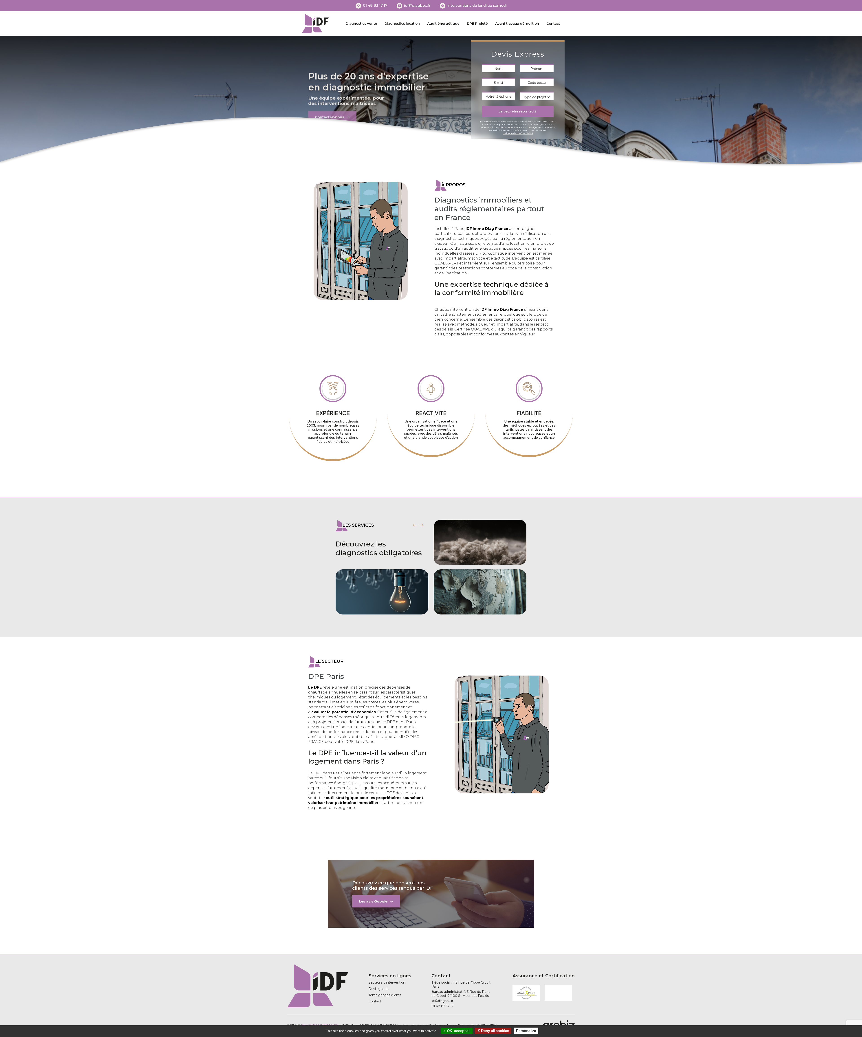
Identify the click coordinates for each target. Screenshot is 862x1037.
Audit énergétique (443, 23)
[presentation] (415, 525)
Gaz (480, 560)
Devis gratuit (379, 989)
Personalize (526, 1031)
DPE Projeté (477, 23)
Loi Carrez (480, 609)
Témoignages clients (385, 995)
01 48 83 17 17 (375, 5)
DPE (382, 609)
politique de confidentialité (518, 133)
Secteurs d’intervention (387, 982)
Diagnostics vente (361, 23)
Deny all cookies (494, 1031)
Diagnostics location (402, 23)
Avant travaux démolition (517, 23)
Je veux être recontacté (518, 111)
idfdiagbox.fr (417, 5)
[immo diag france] (315, 23)
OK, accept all (458, 1031)
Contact (553, 23)
